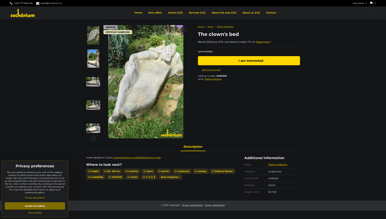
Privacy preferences (192, 205)
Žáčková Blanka (213, 79)
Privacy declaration (215, 205)
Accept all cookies (35, 206)
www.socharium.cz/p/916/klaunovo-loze (137, 157)
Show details (35, 212)
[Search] (374, 13)
